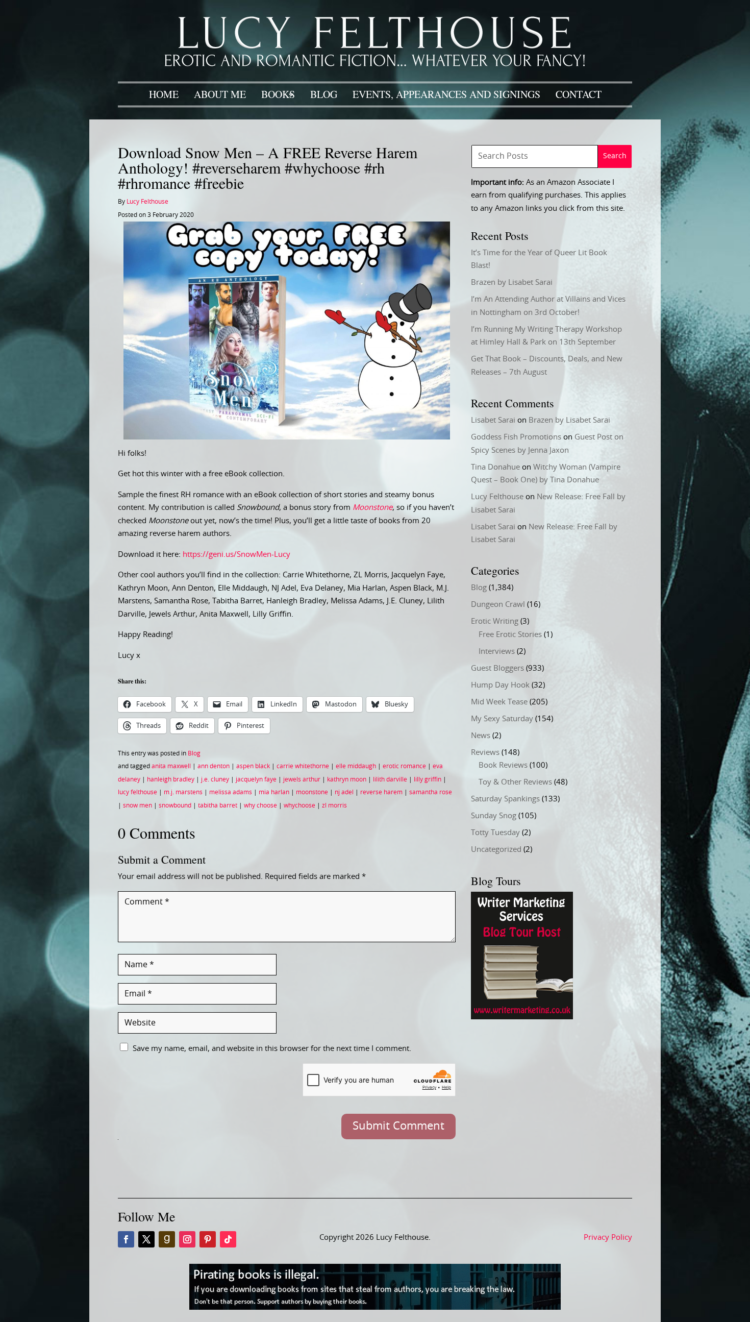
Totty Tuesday (495, 833)
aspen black (253, 766)
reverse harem (381, 792)
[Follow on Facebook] (126, 1239)
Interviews (497, 651)
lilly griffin (427, 779)
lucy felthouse (137, 792)
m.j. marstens (183, 792)
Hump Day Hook (500, 685)
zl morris (334, 805)
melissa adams (230, 792)
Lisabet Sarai (493, 420)
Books (278, 94)
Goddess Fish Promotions (516, 437)
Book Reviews (503, 765)
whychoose (299, 805)
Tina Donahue (495, 467)
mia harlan (274, 792)
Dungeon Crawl (498, 604)
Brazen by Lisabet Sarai (512, 282)
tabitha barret (217, 805)
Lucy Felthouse (147, 202)
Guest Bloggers (497, 668)
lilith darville (390, 779)
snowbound (175, 805)
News (480, 736)
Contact (579, 94)
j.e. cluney (215, 779)
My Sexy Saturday (502, 719)
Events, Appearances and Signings (446, 94)
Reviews (485, 752)
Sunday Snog (493, 816)
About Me (220, 94)
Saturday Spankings (505, 799)
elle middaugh (356, 766)
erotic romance (404, 766)
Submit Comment (398, 1126)
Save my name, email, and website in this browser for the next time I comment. (272, 1048)
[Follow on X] (146, 1239)
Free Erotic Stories (510, 635)
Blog (323, 94)
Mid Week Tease (499, 702)
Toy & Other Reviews (515, 782)
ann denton (213, 766)
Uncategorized (496, 849)
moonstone (312, 792)
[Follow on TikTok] (228, 1239)
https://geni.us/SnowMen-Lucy (236, 554)
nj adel (344, 792)
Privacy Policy (608, 1237)
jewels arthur (301, 779)
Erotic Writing (494, 621)
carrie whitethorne (303, 766)
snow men (137, 805)
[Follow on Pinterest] (207, 1239)
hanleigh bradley (170, 779)
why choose (260, 805)
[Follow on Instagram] (187, 1239)
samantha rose (430, 792)
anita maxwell (171, 766)
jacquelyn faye (256, 779)
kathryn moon (346, 779)
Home (164, 94)
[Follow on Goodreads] (167, 1239)
